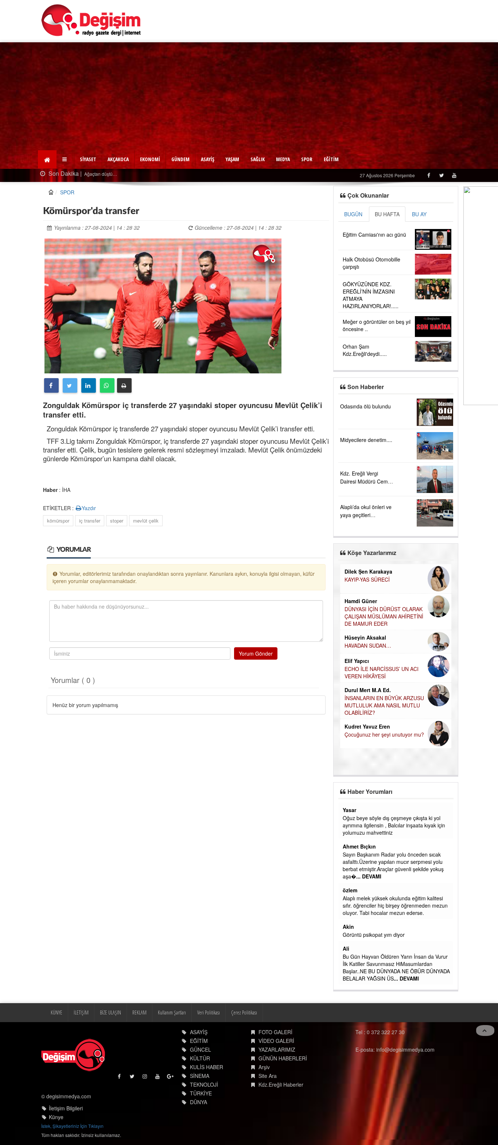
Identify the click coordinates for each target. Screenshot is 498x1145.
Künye (56, 1117)
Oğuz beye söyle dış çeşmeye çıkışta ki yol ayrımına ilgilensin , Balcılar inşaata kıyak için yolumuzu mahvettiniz (394, 825)
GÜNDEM (180, 159)
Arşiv (264, 1067)
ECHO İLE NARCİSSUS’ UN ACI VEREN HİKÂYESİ (382, 672)
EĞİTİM (331, 159)
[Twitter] (441, 175)
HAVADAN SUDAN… (368, 645)
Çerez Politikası (244, 1012)
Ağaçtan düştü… (79, 174)
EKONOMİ (150, 159)
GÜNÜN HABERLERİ (282, 1058)
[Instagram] (145, 1078)
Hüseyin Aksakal (365, 637)
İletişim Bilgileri (66, 1108)
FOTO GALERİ (275, 1032)
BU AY (419, 214)
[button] (65, 159)
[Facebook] (428, 175)
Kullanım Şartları (172, 1012)
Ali (346, 948)
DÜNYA (198, 1102)
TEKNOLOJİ (204, 1084)
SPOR (306, 159)
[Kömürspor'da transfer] (163, 304)
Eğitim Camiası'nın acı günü (374, 234)
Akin (348, 926)
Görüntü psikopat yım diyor (374, 934)
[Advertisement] (249, 97)
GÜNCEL (200, 1049)
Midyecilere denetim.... (366, 439)
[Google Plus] (170, 1078)
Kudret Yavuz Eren (367, 726)
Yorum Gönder (256, 653)
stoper (116, 520)
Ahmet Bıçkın (359, 846)
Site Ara (267, 1075)
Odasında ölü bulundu (365, 406)
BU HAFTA (387, 214)
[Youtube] (454, 175)
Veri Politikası (208, 1012)
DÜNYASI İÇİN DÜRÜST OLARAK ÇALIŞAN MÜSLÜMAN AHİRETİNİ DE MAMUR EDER (384, 616)
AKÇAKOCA (118, 159)
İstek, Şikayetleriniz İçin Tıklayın (72, 1126)
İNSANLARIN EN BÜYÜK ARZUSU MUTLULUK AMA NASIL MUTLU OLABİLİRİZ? (384, 705)
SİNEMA (199, 1075)
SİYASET (88, 159)
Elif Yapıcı (357, 660)
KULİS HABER (206, 1067)
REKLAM (139, 1012)
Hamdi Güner (361, 601)
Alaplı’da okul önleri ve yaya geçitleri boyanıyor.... (366, 515)
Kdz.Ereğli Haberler (280, 1084)
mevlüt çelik (146, 520)
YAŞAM (232, 159)
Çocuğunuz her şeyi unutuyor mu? (384, 734)
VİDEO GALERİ (276, 1040)
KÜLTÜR (200, 1058)
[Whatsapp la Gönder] (107, 385)
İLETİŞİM (81, 1012)
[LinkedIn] (88, 385)
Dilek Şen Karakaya (368, 571)
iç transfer (89, 520)
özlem (350, 890)
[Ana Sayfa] (91, 20)
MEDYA (283, 159)
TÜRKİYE (201, 1093)
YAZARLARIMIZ (276, 1049)
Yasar (349, 810)
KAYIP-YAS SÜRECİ (367, 579)
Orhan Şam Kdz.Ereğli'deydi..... (365, 350)
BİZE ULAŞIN (110, 1012)
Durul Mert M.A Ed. (368, 690)
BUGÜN (353, 214)
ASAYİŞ (207, 159)
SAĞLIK (257, 159)
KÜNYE (56, 1012)
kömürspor (58, 520)
